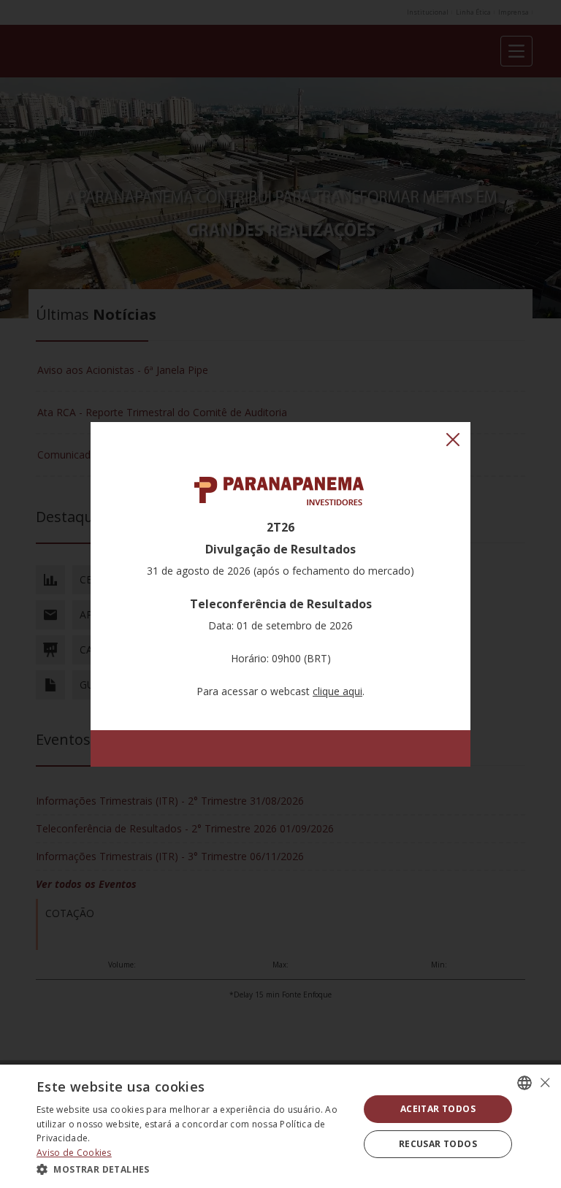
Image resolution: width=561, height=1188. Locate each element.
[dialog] (280, 1126)
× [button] (544, 1082)
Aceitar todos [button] (438, 1109)
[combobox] (524, 1083)
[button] (193, 1168)
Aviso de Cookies (74, 1152)
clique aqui (337, 691)
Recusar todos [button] (438, 1144)
